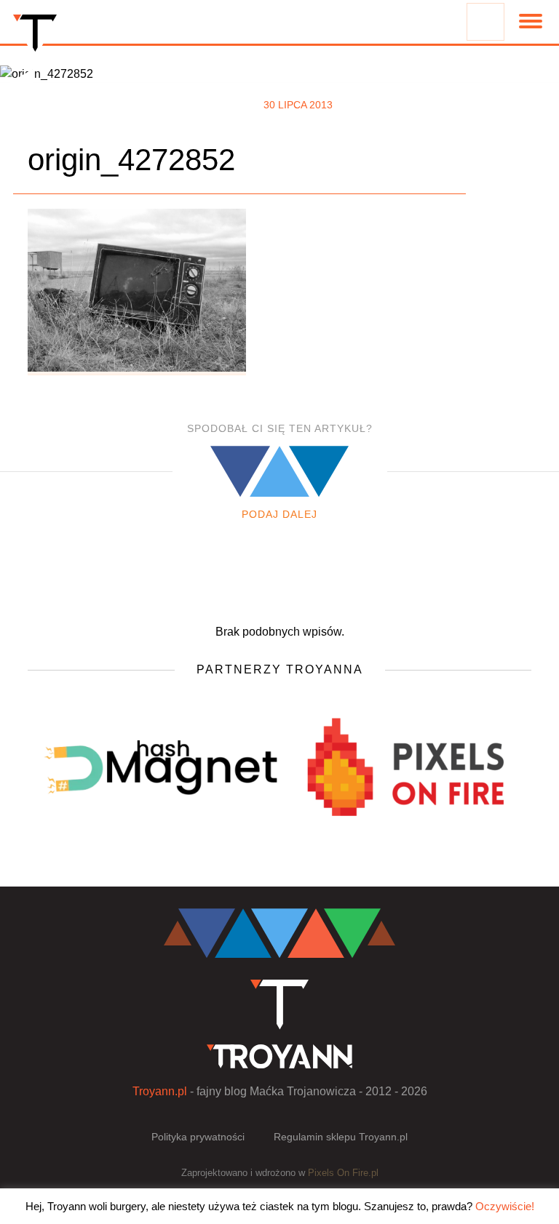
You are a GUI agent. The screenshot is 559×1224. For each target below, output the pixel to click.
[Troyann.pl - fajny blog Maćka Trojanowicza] (35, 36)
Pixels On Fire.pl (343, 1172)
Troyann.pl (159, 1091)
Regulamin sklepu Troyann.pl (341, 1137)
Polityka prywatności (198, 1137)
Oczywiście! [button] (504, 1206)
